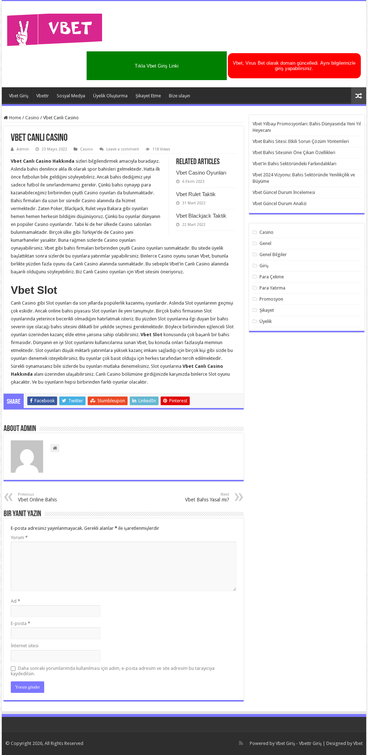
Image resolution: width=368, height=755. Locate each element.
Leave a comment (122, 149)
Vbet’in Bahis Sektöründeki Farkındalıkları (294, 163)
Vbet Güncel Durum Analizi (280, 203)
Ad (15, 601)
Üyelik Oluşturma (110, 95)
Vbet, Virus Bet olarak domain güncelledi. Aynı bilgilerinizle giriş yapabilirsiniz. (294, 65)
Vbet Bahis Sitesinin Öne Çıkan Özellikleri (294, 152)
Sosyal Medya (71, 95)
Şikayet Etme (148, 95)
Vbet (358, 743)
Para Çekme (271, 276)
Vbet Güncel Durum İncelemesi (284, 192)
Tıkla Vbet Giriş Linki (157, 66)
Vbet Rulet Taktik (196, 194)
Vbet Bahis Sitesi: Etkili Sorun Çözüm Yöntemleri (301, 141)
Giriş (263, 265)
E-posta (20, 623)
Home (14, 117)
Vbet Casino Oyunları (201, 173)
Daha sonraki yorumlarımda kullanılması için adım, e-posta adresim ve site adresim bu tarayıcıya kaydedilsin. (113, 671)
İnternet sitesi (24, 645)
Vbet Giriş (18, 95)
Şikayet (266, 310)
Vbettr (42, 95)
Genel (265, 243)
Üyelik (265, 321)
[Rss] (241, 743)
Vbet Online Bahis (37, 497)
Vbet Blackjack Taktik (201, 216)
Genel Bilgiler (273, 254)
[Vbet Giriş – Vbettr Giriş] (54, 28)
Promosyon (271, 299)
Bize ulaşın (179, 95)
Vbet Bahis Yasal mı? (207, 497)
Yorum (19, 537)
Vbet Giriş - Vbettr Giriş (299, 743)
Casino (32, 117)
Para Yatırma (272, 288)
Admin (23, 149)
